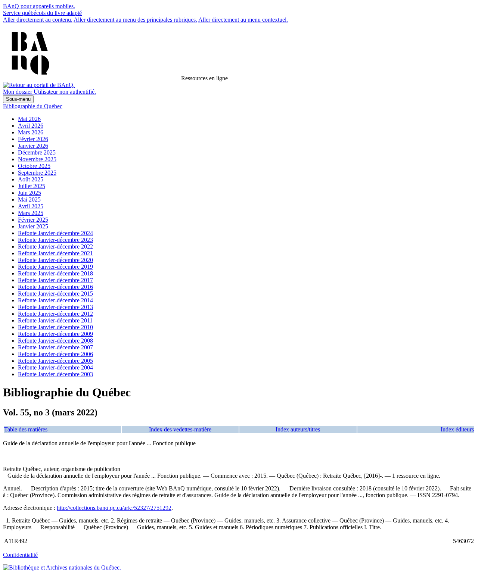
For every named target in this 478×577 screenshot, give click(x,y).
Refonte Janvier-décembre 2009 (55, 334)
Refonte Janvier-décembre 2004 (55, 367)
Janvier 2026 (33, 146)
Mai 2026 (29, 119)
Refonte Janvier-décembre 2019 (55, 266)
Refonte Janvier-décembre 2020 (55, 260)
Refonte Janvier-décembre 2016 (55, 287)
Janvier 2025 (33, 226)
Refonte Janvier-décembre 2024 (55, 233)
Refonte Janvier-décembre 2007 (55, 347)
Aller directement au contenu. (37, 19)
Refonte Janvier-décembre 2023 (55, 240)
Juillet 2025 (31, 186)
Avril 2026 (30, 125)
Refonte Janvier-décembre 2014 (55, 300)
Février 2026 (33, 139)
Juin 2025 (29, 193)
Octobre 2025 (34, 166)
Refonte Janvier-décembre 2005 (55, 361)
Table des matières (25, 429)
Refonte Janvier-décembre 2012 (55, 314)
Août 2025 (30, 179)
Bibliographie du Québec (32, 106)
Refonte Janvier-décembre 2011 (55, 320)
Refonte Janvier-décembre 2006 (55, 354)
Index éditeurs (457, 429)
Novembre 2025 (37, 159)
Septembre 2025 (37, 172)
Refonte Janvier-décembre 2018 (55, 273)
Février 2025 (33, 219)
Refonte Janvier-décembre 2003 (55, 374)
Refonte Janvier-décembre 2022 (55, 246)
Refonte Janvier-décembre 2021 (55, 253)
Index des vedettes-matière (180, 429)
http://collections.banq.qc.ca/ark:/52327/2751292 (114, 508)
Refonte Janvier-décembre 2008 (55, 340)
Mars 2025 (30, 213)
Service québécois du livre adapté (42, 13)
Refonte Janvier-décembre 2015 (55, 293)
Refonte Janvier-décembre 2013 (55, 307)
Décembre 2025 (37, 152)
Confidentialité (20, 555)
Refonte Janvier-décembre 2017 (55, 280)
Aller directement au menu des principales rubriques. (135, 19)
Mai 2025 (29, 199)
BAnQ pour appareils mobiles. (39, 6)
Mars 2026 (30, 132)
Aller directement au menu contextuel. (243, 19)
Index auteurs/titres (298, 429)
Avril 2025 (30, 206)
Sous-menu (18, 99)
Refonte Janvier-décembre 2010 (55, 327)
